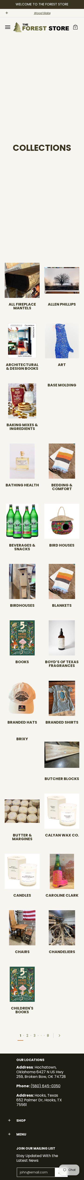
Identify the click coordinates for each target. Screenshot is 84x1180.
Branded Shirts (62, 722)
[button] (75, 27)
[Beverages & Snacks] (22, 521)
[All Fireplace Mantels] (22, 280)
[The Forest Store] (41, 27)
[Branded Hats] (22, 698)
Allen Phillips (62, 304)
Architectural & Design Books (22, 366)
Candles (22, 895)
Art (62, 364)
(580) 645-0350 (45, 1086)
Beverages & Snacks (22, 547)
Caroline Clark (62, 895)
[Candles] (22, 871)
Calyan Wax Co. (62, 835)
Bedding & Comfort (61, 487)
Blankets (62, 605)
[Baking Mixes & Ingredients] (22, 400)
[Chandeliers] (61, 927)
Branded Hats (22, 722)
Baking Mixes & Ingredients (22, 426)
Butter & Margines (22, 837)
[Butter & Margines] (22, 811)
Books (22, 662)
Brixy (22, 739)
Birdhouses (22, 605)
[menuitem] (7, 27)
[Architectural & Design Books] (22, 340)
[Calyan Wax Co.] (61, 811)
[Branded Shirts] (61, 698)
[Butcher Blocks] (61, 754)
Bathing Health (22, 485)
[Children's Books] (22, 984)
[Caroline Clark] (61, 871)
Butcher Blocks (62, 778)
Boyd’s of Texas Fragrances (62, 663)
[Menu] (7, 27)
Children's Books (22, 1010)
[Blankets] (61, 581)
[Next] (60, 1035)
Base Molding (62, 385)
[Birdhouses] (22, 581)
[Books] (22, 637)
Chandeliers (62, 951)
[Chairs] (22, 927)
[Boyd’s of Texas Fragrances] (61, 637)
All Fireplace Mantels (22, 306)
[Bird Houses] (61, 521)
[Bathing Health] (22, 461)
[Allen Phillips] (61, 280)
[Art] (61, 340)
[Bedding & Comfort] (61, 461)
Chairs (22, 951)
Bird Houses (61, 545)
